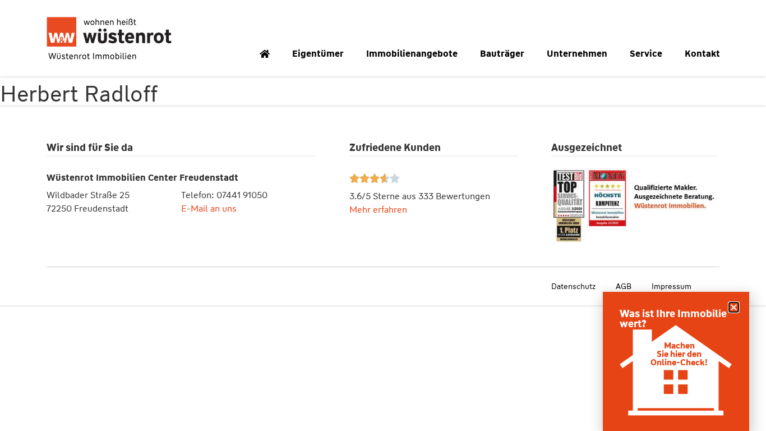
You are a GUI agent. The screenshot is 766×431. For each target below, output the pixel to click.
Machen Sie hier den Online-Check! (679, 354)
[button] (734, 307)
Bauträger (502, 53)
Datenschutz (573, 286)
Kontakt (702, 53)
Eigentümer (318, 53)
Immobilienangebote (412, 53)
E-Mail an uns (209, 208)
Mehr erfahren (378, 210)
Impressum (671, 286)
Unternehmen (577, 53)
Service (646, 53)
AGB (623, 286)
